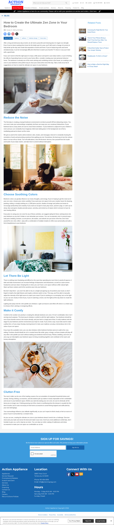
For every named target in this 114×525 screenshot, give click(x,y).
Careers (4, 494)
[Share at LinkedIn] (9, 33)
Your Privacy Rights (74, 521)
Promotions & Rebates (30, 8)
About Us (60, 8)
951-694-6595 (44, 480)
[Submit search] (66, 3)
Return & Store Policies (10, 496)
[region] (57, 521)
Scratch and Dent (44, 8)
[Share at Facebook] (5, 33)
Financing (68, 8)
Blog (82, 8)
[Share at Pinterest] (12, 33)
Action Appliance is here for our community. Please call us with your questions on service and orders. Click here (57, 11)
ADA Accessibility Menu (70, 515)
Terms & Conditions (43, 515)
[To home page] (16, 3)
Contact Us (76, 8)
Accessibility (60, 515)
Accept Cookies (100, 521)
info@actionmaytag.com (47, 482)
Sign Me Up (75, 447)
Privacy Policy (52, 515)
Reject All (88, 521)
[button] (73, 3)
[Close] (111, 521)
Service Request (17, 8)
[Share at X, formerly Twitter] (16, 33)
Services (53, 8)
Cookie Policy (44, 523)
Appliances (8, 8)
